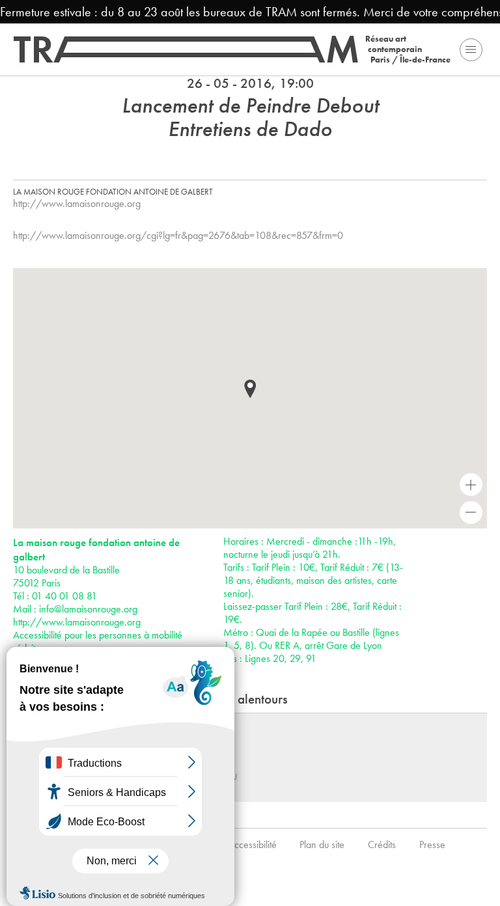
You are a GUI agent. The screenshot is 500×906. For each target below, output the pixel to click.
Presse (432, 844)
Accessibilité (252, 844)
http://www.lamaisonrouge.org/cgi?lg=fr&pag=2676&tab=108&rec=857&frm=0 (178, 235)
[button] (250, 389)
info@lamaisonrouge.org (88, 609)
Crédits (382, 844)
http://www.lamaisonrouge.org (77, 203)
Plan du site (321, 844)
